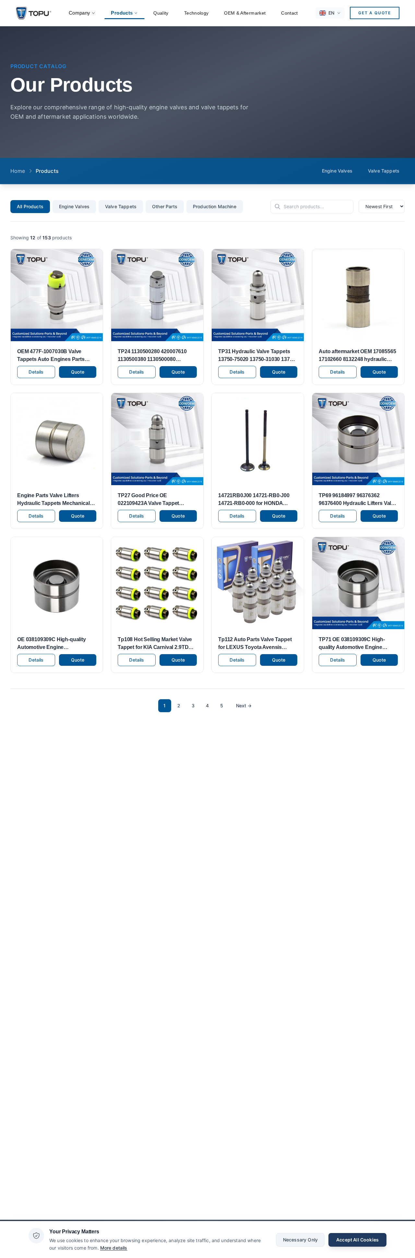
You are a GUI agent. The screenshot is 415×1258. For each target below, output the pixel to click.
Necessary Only (300, 1239)
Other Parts (164, 206)
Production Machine (214, 206)
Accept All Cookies (357, 1239)
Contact (289, 13)
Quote (77, 372)
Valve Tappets (383, 171)
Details (36, 372)
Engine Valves (337, 171)
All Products (30, 206)
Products (122, 13)
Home (17, 171)
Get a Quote (374, 12)
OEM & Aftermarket (245, 13)
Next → (244, 705)
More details (113, 1247)
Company (79, 13)
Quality (160, 13)
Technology (196, 13)
